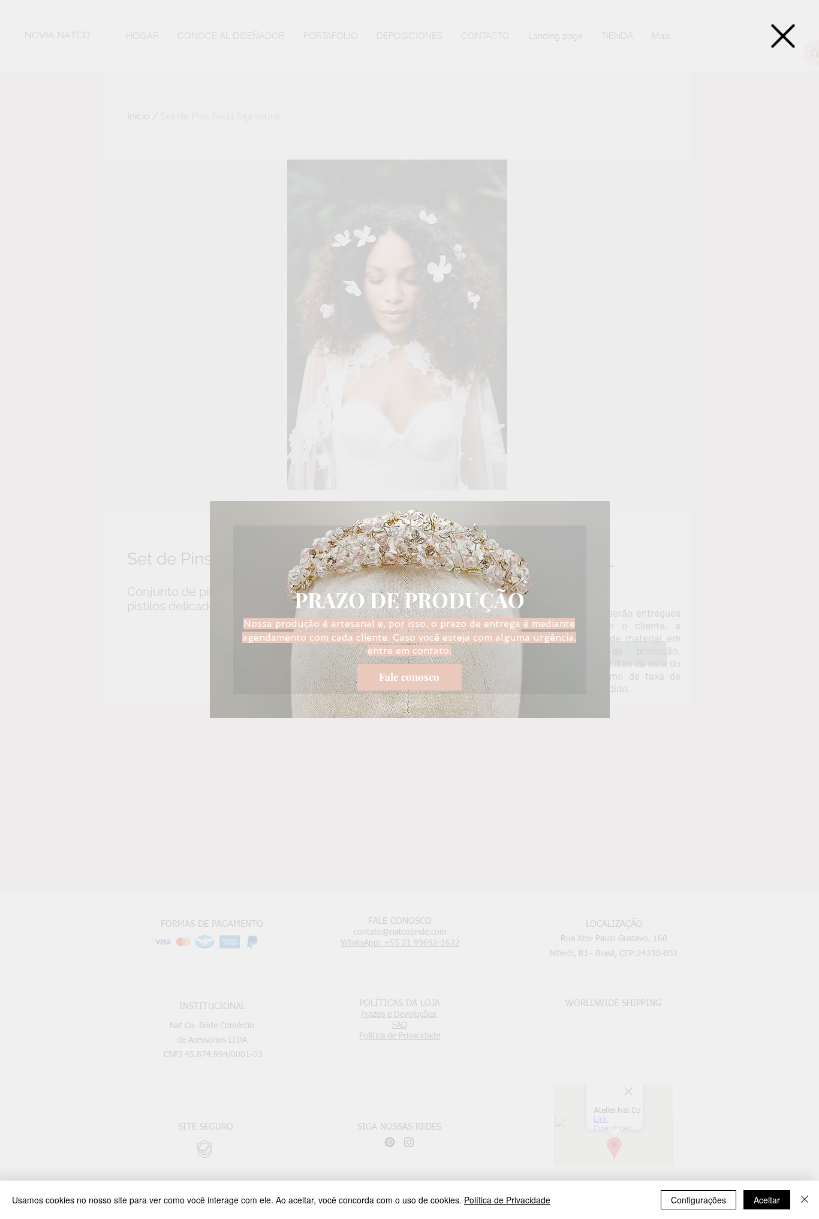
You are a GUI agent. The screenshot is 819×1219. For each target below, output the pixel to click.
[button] (783, 36)
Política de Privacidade (507, 1200)
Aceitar (767, 1200)
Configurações (698, 1200)
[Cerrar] (804, 1199)
